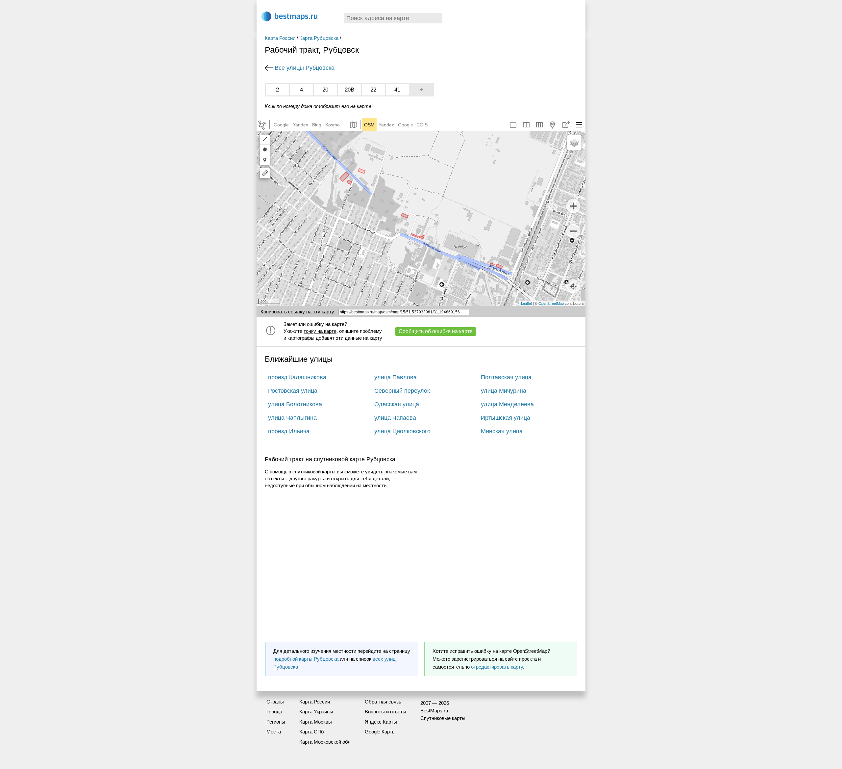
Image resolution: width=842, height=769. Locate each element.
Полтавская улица (506, 377)
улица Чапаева (395, 417)
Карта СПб (311, 731)
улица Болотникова (295, 404)
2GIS (422, 124)
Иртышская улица (505, 417)
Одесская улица (396, 404)
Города (274, 711)
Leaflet (526, 303)
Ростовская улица (292, 390)
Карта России (280, 38)
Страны (275, 701)
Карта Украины (316, 711)
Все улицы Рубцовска (304, 68)
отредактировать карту (497, 667)
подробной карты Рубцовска (305, 659)
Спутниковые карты (442, 718)
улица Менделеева (507, 404)
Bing (316, 124)
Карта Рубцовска (318, 38)
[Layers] (574, 142)
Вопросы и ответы (385, 711)
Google (281, 124)
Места (273, 731)
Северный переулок (402, 390)
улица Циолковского (402, 431)
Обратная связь (383, 701)
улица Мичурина (503, 390)
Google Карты (380, 731)
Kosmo (332, 124)
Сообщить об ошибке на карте (436, 331)
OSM (369, 124)
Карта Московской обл (325, 742)
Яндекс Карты (381, 722)
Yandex (300, 124)
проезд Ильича (289, 431)
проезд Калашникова (297, 377)
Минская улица (502, 431)
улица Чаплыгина (292, 417)
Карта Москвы (315, 722)
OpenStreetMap (551, 303)
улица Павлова (395, 377)
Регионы (275, 722)
